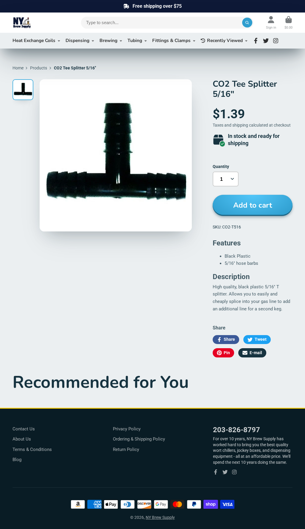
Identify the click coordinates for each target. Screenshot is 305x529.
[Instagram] (275, 40)
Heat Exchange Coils (34, 40)
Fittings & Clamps (171, 40)
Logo (36, 23)
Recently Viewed (225, 40)
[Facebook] (256, 40)
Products (38, 68)
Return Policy (126, 449)
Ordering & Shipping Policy (139, 439)
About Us (22, 439)
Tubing (134, 40)
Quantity (221, 166)
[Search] (247, 23)
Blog (17, 459)
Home (18, 68)
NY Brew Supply (160, 517)
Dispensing (77, 40)
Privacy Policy (127, 429)
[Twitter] (266, 40)
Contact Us (24, 429)
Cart (288, 22)
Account (271, 22)
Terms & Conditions (32, 449)
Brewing (108, 40)
